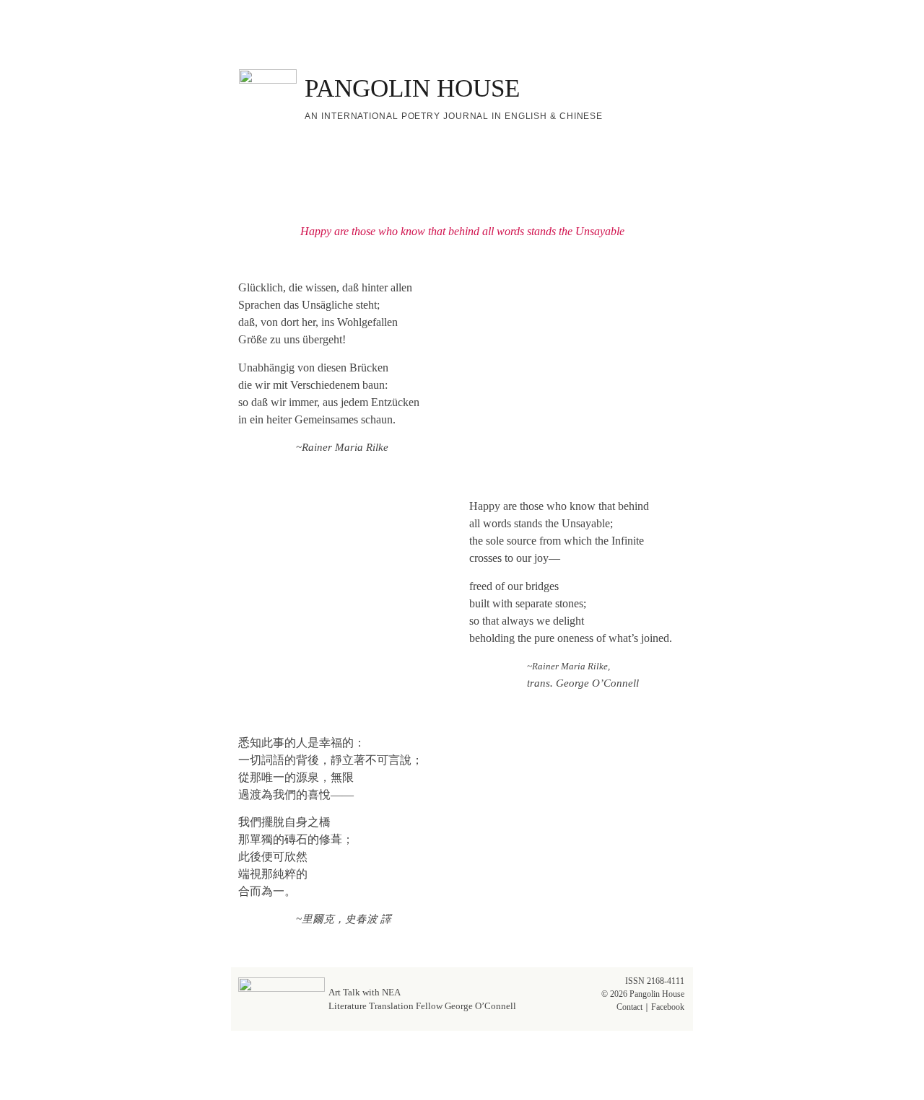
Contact (629, 1007)
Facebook (667, 1007)
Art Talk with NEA (364, 992)
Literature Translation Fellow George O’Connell (422, 1005)
